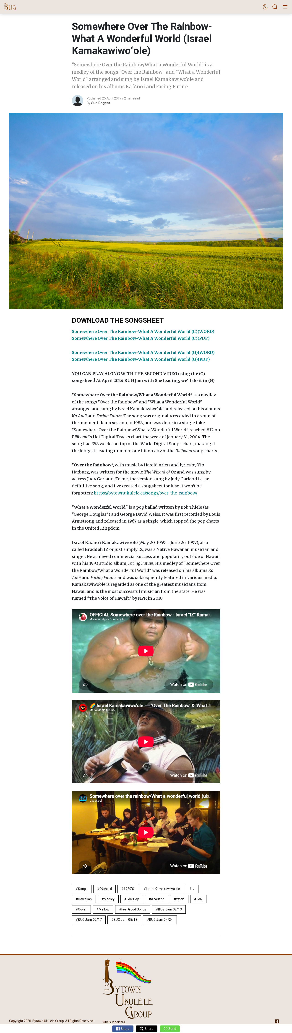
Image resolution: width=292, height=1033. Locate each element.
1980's (129, 889)
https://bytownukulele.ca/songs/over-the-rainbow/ (145, 493)
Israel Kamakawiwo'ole (163, 889)
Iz (193, 889)
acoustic (157, 899)
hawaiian (85, 899)
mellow (104, 909)
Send (172, 1028)
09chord (105, 889)
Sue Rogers (100, 103)
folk (200, 899)
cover (82, 909)
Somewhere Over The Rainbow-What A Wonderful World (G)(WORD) (143, 352)
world (180, 899)
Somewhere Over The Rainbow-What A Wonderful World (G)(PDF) (141, 359)
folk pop (133, 899)
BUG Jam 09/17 (90, 919)
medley (109, 899)
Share (125, 1028)
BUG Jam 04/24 (161, 919)
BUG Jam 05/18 (125, 919)
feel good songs (133, 909)
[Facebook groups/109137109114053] (277, 1021)
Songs (82, 889)
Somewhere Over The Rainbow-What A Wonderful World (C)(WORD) (143, 331)
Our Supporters (114, 1022)
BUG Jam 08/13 (170, 909)
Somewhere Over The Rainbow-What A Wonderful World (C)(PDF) (141, 338)
